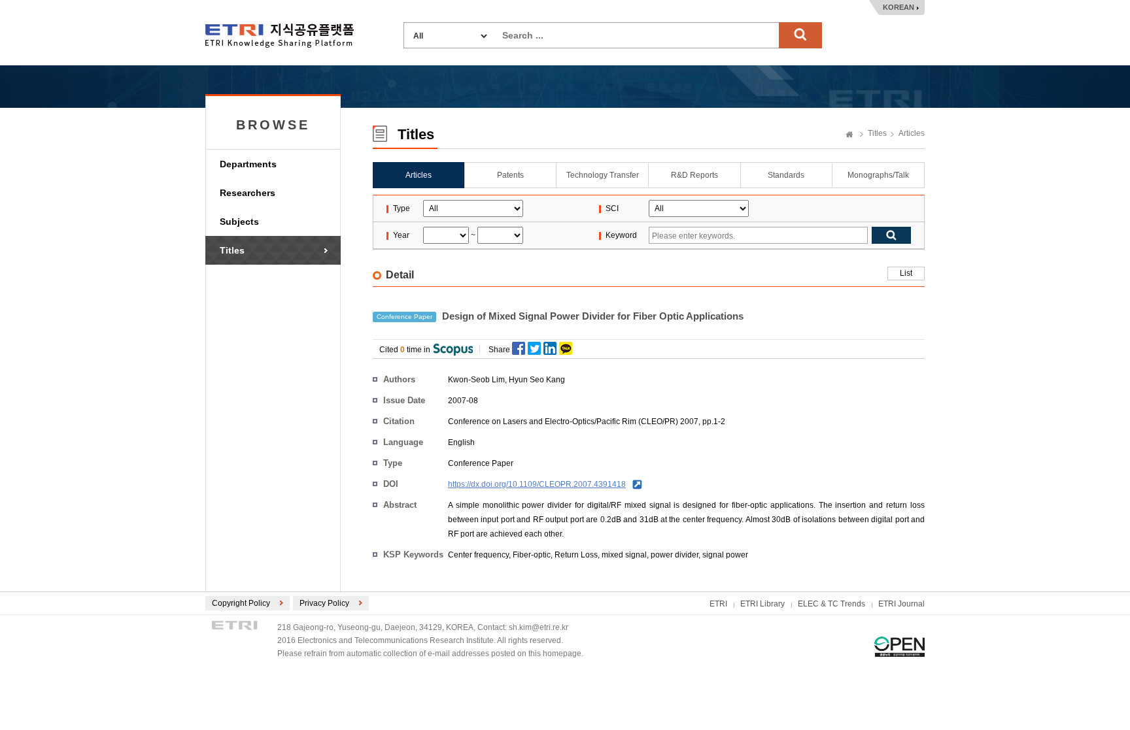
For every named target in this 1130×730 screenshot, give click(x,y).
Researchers (247, 193)
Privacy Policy (324, 603)
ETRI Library (762, 603)
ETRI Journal (901, 603)
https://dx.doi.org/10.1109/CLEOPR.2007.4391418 (537, 484)
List (906, 273)
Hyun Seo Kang (537, 379)
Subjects (239, 221)
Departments (248, 164)
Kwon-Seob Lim (476, 379)
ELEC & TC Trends (831, 603)
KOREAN (898, 7)
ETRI (718, 603)
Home (849, 135)
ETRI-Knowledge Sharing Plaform (279, 36)
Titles (232, 250)
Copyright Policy (241, 603)
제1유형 (899, 647)
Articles (912, 133)
